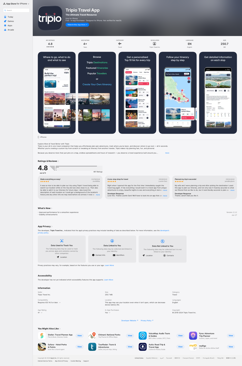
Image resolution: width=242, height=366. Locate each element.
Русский (169, 358)
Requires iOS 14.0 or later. (48, 302)
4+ (39, 313)
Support (86, 361)
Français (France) (188, 358)
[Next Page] (239, 93)
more (167, 153)
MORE (98, 195)
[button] (16, 17)
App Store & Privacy (61, 361)
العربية (162, 358)
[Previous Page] (35, 93)
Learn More (109, 265)
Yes (106, 313)
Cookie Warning (76, 361)
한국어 (198, 358)
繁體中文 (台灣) (231, 358)
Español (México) (151, 358)
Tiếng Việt (220, 358)
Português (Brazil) (208, 358)
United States (139, 358)
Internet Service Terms (45, 361)
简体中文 (177, 358)
